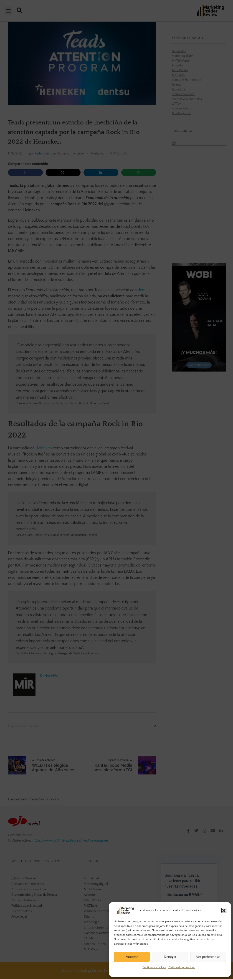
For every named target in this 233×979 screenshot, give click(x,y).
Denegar (170, 957)
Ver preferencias (208, 957)
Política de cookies (154, 967)
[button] (224, 910)
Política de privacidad (181, 967)
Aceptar (132, 957)
